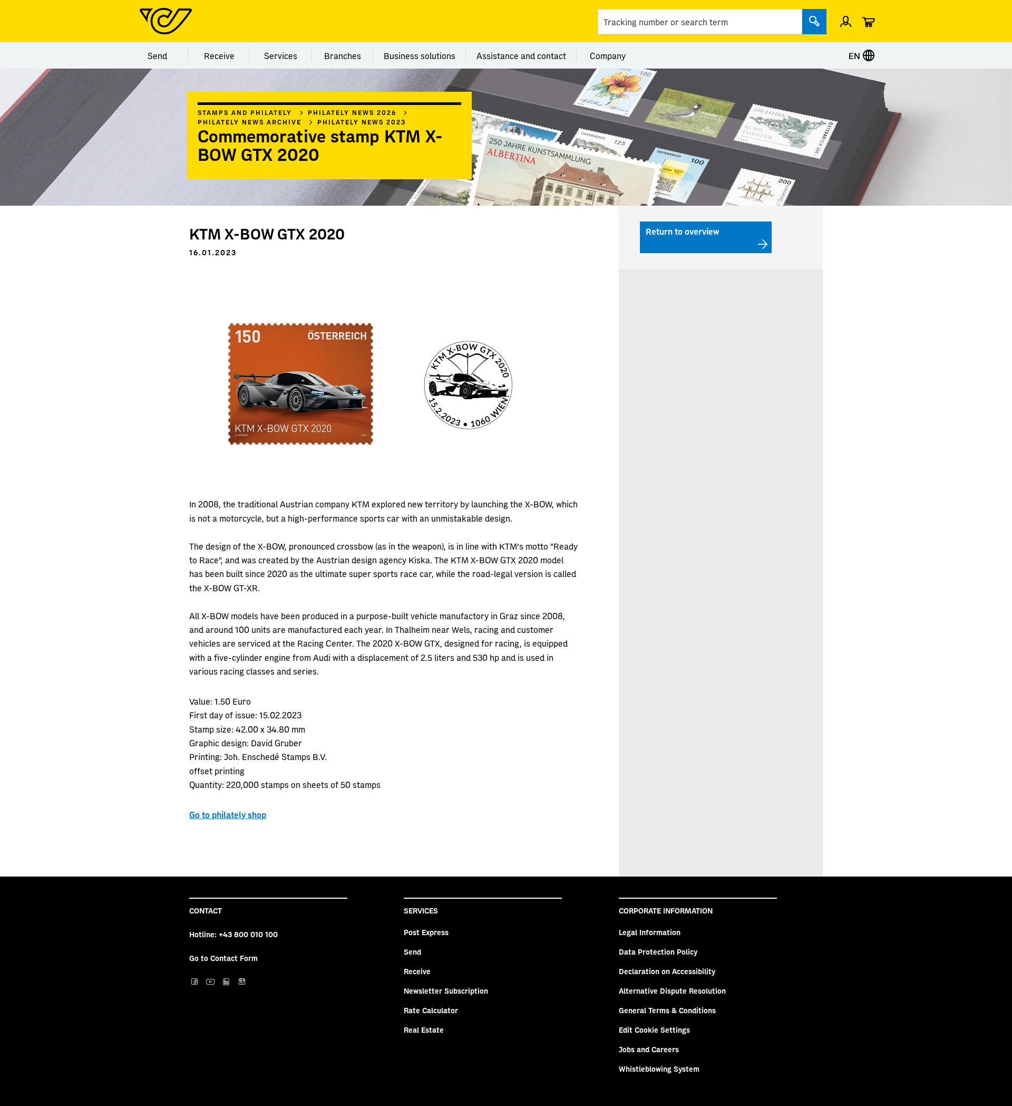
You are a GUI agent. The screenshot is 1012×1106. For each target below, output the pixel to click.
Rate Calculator (431, 1010)
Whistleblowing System (659, 1068)
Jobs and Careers (649, 1049)
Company (608, 55)
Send (157, 55)
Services (280, 55)
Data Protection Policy (658, 951)
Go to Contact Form (223, 957)
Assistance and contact (521, 55)
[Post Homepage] (166, 21)
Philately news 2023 (361, 122)
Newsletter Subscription (446, 990)
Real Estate (424, 1029)
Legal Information (649, 932)
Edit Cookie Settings (654, 1029)
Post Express (426, 932)
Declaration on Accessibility (667, 971)
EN (855, 55)
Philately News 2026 (352, 112)
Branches (342, 55)
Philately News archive (249, 122)
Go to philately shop (227, 814)
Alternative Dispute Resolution (672, 990)
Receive (219, 55)
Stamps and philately (245, 112)
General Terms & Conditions (667, 1010)
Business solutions (419, 55)
